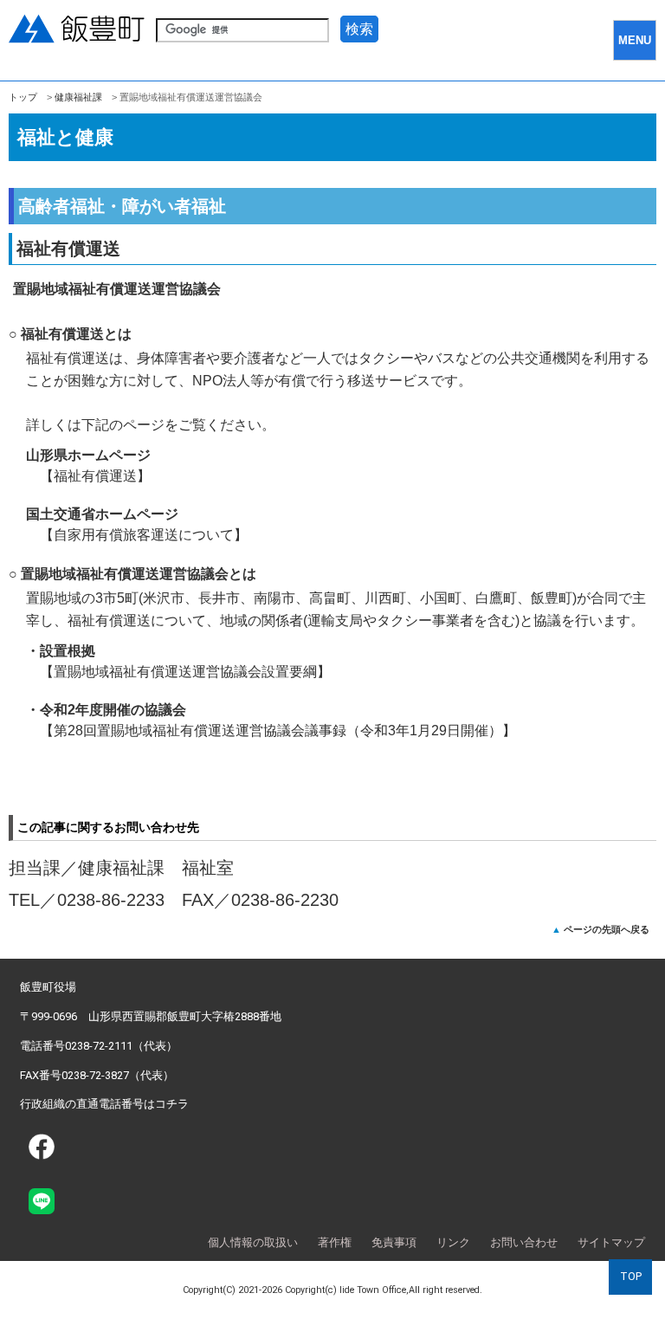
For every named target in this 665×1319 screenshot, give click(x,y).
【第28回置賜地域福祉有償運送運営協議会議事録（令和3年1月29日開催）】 (278, 730)
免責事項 (393, 1242)
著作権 (335, 1242)
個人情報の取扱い (253, 1242)
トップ (23, 97)
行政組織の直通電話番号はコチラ (104, 1103)
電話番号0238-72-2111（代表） (99, 1045)
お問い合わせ (524, 1242)
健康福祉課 (78, 97)
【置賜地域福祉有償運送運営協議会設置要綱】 (185, 671)
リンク (453, 1242)
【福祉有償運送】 (95, 476)
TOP (631, 1276)
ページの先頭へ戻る (606, 929)
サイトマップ (611, 1242)
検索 (359, 29)
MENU (634, 40)
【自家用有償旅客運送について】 (144, 534)
